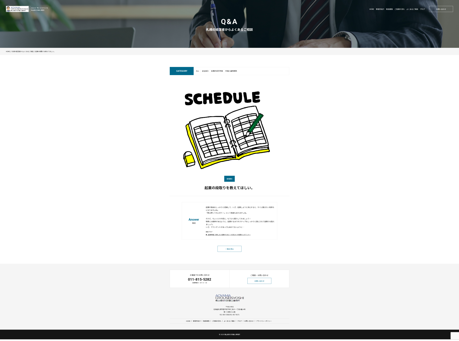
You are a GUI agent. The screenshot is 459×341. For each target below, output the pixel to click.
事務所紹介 (380, 9)
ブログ (422, 9)
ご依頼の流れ (400, 9)
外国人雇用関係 (231, 71)
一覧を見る (229, 249)
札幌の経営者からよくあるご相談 (22, 51)
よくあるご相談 (412, 9)
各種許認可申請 (217, 71)
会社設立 (205, 71)
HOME (371, 9)
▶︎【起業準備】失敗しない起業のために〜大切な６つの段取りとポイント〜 (228, 235)
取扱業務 (389, 9)
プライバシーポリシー (264, 321)
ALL (197, 71)
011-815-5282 (199, 279)
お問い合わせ (441, 9)
